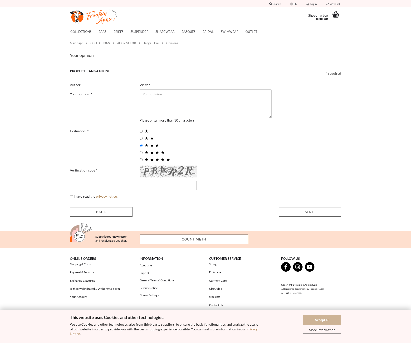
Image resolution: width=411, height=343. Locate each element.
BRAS (102, 32)
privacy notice (106, 196)
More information (322, 330)
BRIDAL (208, 32)
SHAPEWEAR (165, 32)
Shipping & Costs (80, 264)
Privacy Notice (149, 288)
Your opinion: (80, 94)
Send (310, 212)
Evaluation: (78, 131)
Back (101, 212)
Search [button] (276, 4)
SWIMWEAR (229, 32)
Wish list (334, 4)
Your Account (78, 297)
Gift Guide (215, 288)
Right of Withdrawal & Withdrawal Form (95, 288)
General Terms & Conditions (157, 280)
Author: (76, 85)
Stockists (214, 297)
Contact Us (216, 305)
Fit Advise (215, 272)
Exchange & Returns (82, 280)
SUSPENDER (139, 32)
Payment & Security (82, 272)
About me (146, 265)
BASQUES (189, 32)
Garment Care (218, 280)
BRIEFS (118, 32)
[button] (294, 3)
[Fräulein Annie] (101, 16)
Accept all (322, 320)
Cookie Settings (149, 295)
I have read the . (95, 196)
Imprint (144, 273)
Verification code (83, 170)
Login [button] (313, 4)
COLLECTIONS (81, 32)
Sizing (212, 264)
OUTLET (251, 32)
